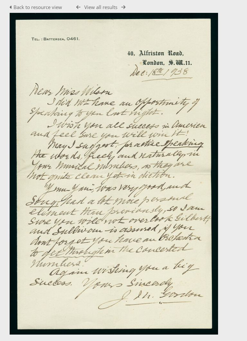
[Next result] (123, 7)
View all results (100, 7)
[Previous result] (78, 7)
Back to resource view (37, 7)
